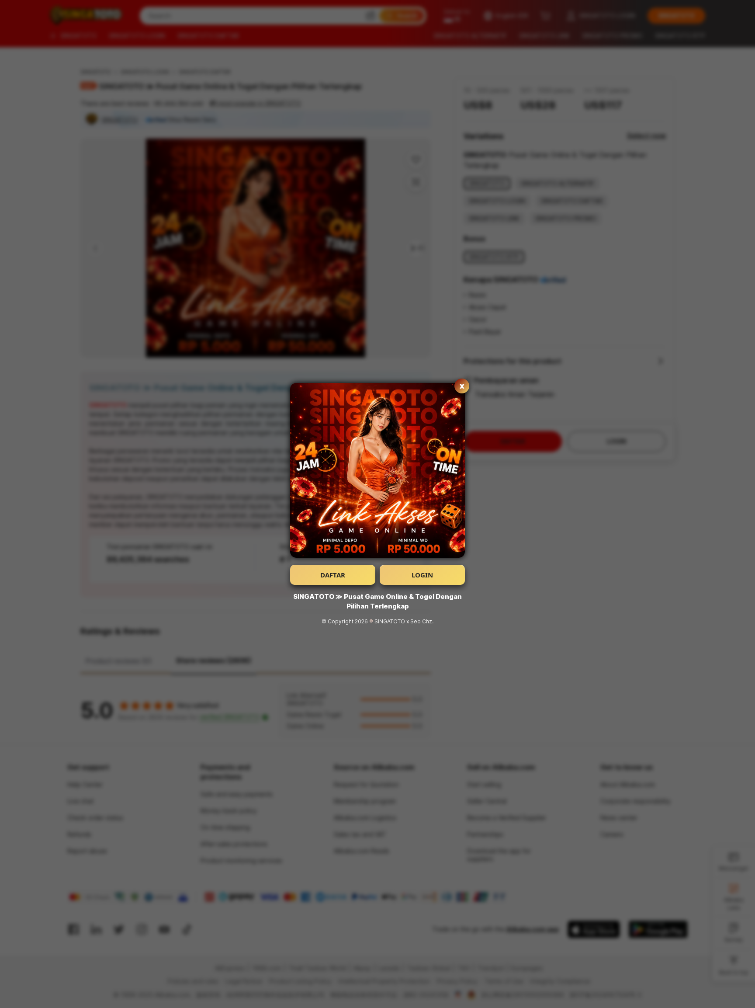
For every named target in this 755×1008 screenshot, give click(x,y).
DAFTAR (332, 574)
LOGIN (422, 574)
